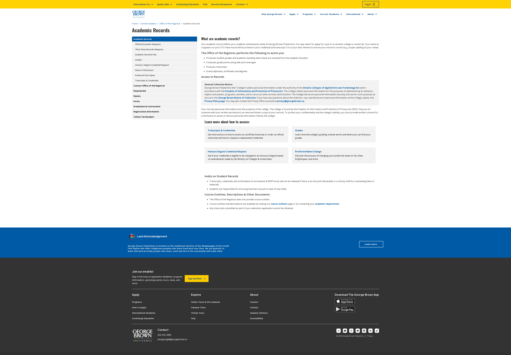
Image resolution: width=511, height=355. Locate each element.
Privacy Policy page (215, 101)
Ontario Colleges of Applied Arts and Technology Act (331, 87)
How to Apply (139, 307)
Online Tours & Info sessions (205, 302)
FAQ (205, 4)
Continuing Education (187, 4)
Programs (308, 14)
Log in (368, 4)
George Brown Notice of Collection (237, 97)
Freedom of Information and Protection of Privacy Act (254, 91)
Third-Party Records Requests (149, 49)
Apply (292, 14)
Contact (240, 4)
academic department (327, 203)
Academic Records (142, 39)
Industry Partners (259, 313)
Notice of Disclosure (144, 70)
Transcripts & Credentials (146, 80)
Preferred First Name (145, 75)
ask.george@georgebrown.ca (172, 339)
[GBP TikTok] (377, 331)
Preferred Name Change (308, 151)
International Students (143, 313)
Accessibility (256, 318)
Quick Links (163, 4)
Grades (138, 59)
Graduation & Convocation (146, 106)
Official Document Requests (148, 44)
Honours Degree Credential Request (152, 65)
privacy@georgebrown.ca (290, 101)
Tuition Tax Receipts (143, 116)
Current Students (329, 14)
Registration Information (146, 111)
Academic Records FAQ (145, 54)
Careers (254, 302)
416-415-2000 (164, 334)
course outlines (279, 203)
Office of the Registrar (169, 23)
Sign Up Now (195, 278)
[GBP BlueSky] (358, 331)
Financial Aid (139, 90)
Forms (136, 101)
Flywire (137, 96)
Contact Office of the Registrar (149, 85)
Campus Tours (198, 307)
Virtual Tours (197, 313)
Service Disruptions (221, 4)
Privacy (370, 336)
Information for (141, 4)
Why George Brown (271, 14)
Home (135, 23)
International (353, 14)
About (370, 14)
